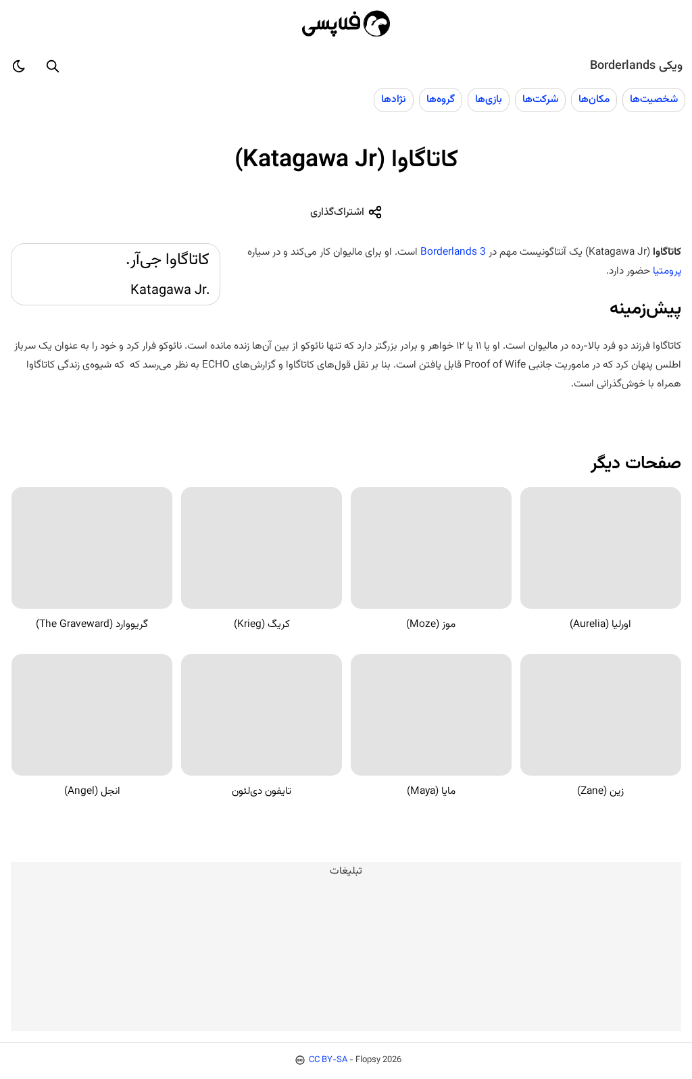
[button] (53, 66)
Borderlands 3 (453, 252)
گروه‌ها (440, 99)
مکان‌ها (594, 99)
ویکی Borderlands (636, 66)
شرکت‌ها (540, 99)
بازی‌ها (488, 99)
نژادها (393, 99)
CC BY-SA (328, 1060)
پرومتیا (667, 271)
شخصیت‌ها (654, 99)
